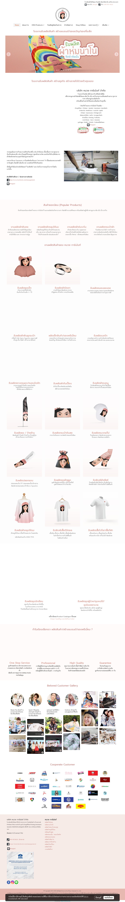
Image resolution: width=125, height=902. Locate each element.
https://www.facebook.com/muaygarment (22, 180)
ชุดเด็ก (101, 111)
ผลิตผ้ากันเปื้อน (49, 844)
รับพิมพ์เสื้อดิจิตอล (99, 122)
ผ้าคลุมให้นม (78, 108)
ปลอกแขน (97, 120)
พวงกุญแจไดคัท (98, 115)
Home (17, 25)
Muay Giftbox (81, 25)
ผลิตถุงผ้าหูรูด (49, 832)
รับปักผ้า (91, 122)
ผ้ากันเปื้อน (85, 118)
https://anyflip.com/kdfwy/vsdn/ (62, 619)
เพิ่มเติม (105, 25)
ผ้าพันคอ (85, 108)
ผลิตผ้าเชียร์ (48, 847)
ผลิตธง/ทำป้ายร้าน (50, 842)
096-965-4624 (108, 4)
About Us (25, 25)
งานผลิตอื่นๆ (48, 849)
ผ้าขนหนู (91, 118)
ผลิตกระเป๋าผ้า (49, 825)
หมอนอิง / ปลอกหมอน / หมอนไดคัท (98, 108)
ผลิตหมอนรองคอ (50, 837)
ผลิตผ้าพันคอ (49, 822)
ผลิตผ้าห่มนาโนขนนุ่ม (51, 827)
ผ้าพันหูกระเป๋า (97, 113)
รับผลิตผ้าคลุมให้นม (24, 530)
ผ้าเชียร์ (86, 122)
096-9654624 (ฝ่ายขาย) (17, 839)
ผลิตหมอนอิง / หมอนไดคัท (53, 834)
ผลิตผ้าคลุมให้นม (50, 829)
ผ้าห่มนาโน (82, 111)
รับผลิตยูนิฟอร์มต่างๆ (54, 25)
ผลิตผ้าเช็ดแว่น (49, 839)
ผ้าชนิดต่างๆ (68, 25)
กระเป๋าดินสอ (85, 120)
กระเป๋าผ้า (95, 111)
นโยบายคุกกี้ (24, 898)
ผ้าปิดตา (83, 113)
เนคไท (91, 115)
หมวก (91, 120)
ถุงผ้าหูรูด (80, 122)
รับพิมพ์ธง (97, 118)
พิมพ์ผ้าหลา (89, 111)
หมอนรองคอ (89, 113)
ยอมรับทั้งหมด (109, 897)
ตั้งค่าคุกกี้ (98, 897)
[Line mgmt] (83, 130)
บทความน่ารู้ (93, 25)
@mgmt (95, 4)
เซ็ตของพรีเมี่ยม (84, 115)
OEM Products (37, 25)
